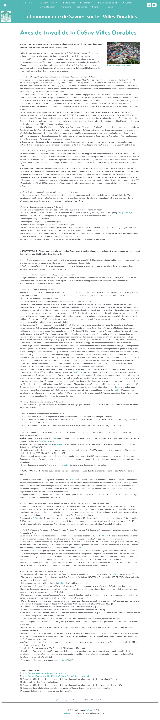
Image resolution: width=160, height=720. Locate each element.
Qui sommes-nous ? (48, 3)
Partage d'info (69, 3)
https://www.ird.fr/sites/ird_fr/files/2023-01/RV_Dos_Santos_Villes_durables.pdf (56, 676)
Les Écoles (108, 7)
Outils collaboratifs (48, 7)
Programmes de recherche (87, 7)
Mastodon (67, 713)
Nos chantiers (86, 3)
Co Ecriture (127, 3)
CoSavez (59, 444)
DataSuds (43, 441)
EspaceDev (125, 213)
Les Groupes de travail (107, 3)
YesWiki (88, 710)
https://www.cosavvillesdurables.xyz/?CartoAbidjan (44, 673)
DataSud (76, 372)
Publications (66, 7)
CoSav (117, 390)
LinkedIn (62, 660)
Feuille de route (26, 3)
